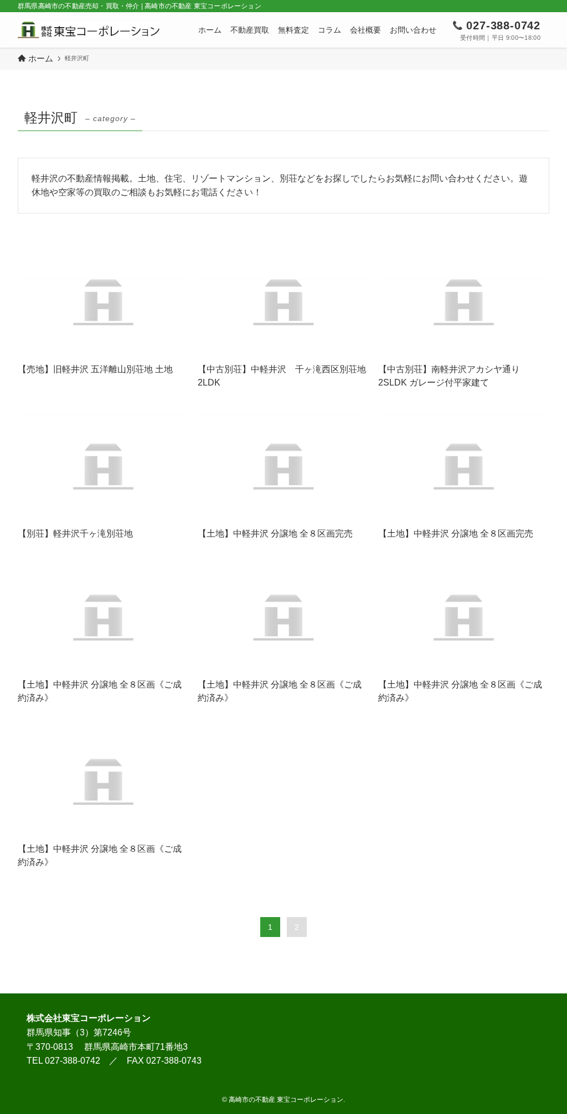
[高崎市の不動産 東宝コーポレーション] (88, 30)
